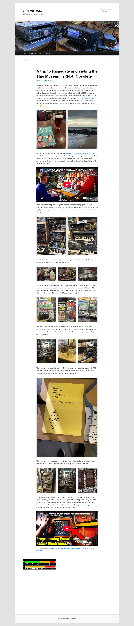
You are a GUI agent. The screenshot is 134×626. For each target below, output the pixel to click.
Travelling (57, 548)
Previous (26, 60)
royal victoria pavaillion (87, 98)
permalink (39, 550)
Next (109, 60)
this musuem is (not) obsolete (78, 153)
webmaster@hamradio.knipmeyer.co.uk (74, 548)
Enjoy (52, 548)
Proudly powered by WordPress (67, 619)
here (43, 373)
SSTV (41, 53)
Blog (24, 53)
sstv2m (48, 53)
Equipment (32, 53)
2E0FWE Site (32, 11)
